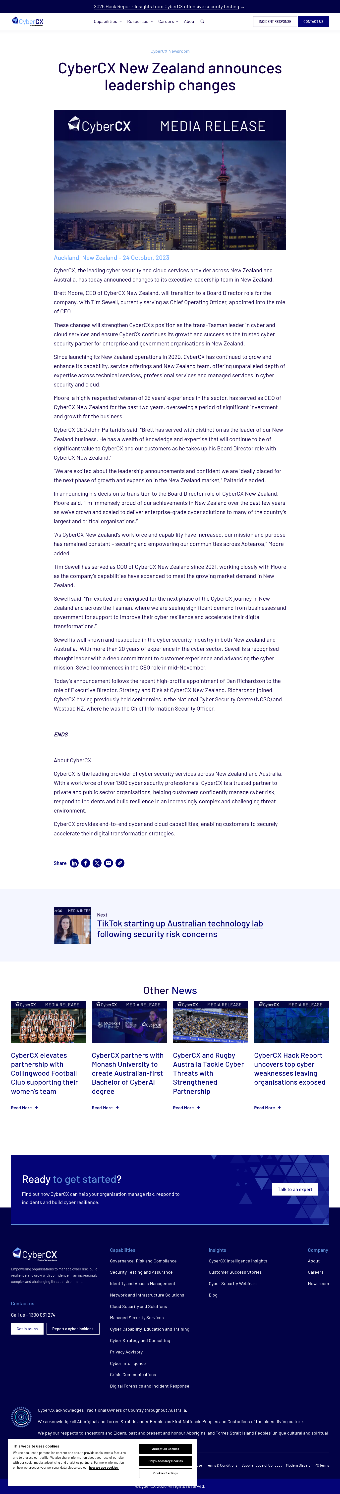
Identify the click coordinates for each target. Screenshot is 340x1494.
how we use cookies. (104, 1467)
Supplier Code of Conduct (261, 1465)
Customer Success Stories (235, 1272)
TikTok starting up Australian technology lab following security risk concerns (180, 928)
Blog (213, 1295)
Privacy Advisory (126, 1351)
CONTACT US (313, 21)
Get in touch (27, 1328)
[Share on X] (97, 863)
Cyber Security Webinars (233, 1283)
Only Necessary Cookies (166, 1461)
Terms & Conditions (221, 1465)
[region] (102, 1462)
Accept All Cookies (165, 1449)
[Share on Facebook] (85, 863)
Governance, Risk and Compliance (143, 1260)
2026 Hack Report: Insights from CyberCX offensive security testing (166, 6)
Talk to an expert (295, 1189)
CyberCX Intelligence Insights (238, 1260)
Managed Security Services (137, 1317)
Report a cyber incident (73, 1328)
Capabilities (105, 21)
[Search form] (202, 21)
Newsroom (318, 1283)
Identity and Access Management (142, 1283)
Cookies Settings (165, 1473)
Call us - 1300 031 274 (33, 1315)
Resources (137, 21)
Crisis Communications (133, 1374)
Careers (166, 21)
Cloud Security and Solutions (138, 1306)
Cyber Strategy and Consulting (140, 1340)
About (190, 21)
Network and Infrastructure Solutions (147, 1295)
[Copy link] (119, 863)
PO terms (322, 1465)
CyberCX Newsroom (170, 51)
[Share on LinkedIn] (74, 863)
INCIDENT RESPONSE (275, 21)
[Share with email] (108, 863)
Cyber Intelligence (128, 1363)
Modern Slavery (298, 1465)
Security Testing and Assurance (141, 1272)
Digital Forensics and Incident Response (149, 1386)
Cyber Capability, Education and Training (149, 1329)
